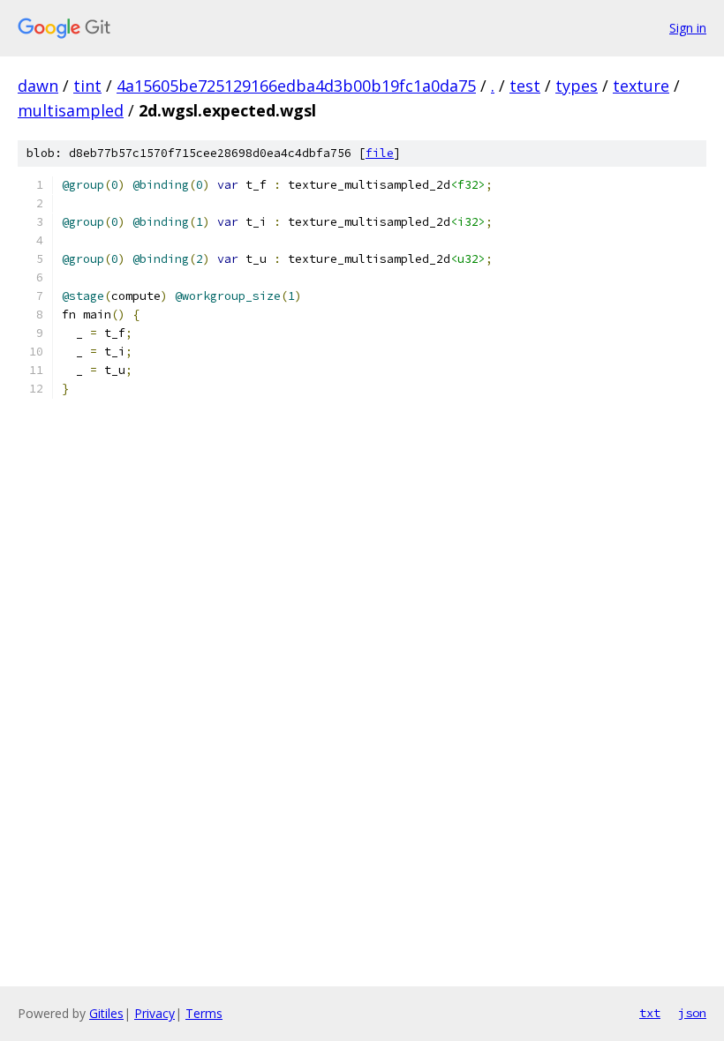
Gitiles (106, 1013)
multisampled (71, 110)
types (576, 85)
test (524, 85)
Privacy (154, 1013)
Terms (203, 1013)
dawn (38, 85)
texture (641, 85)
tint (87, 85)
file (380, 153)
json (692, 1013)
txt (649, 1013)
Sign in (687, 27)
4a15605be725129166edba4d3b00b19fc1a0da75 (296, 85)
